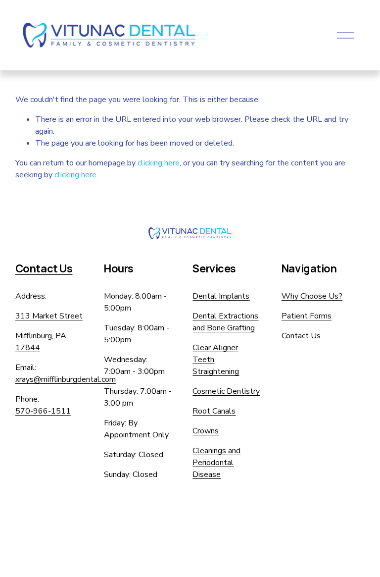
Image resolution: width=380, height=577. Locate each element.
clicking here (159, 162)
